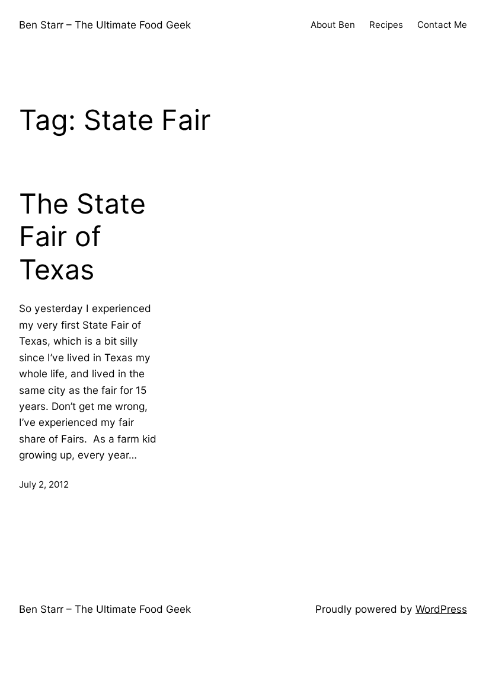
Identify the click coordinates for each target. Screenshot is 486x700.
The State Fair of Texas (82, 236)
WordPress (441, 609)
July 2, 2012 (44, 484)
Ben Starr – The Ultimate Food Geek (105, 24)
